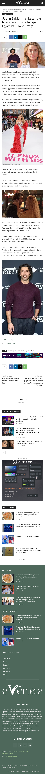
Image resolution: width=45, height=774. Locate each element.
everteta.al (31, 765)
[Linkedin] (16, 37)
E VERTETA (7, 31)
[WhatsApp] (25, 37)
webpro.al (15, 767)
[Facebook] (11, 37)
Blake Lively (8, 340)
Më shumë (22, 559)
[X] (20, 37)
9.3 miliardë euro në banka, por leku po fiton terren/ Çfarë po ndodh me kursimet (28, 515)
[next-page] (6, 452)
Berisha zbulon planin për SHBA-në (27, 536)
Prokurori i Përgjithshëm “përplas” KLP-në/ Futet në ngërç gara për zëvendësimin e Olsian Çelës (29, 600)
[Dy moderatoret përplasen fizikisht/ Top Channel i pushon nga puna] (8, 444)
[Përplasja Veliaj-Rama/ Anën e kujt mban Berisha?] (8, 589)
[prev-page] (3, 452)
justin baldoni (30, 350)
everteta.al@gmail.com (20, 751)
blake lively (21, 350)
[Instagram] (20, 745)
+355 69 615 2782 (11, 756)
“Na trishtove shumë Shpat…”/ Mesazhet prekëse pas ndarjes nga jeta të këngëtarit (29, 419)
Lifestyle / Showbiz (11, 9)
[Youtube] (30, 745)
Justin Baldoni (9, 344)
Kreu (3, 9)
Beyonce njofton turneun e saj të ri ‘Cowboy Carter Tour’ (11, 381)
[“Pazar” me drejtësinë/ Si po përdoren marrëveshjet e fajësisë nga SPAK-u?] (8, 528)
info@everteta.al (7, 754)
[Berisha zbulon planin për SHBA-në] (8, 539)
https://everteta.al (22, 402)
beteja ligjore (12, 350)
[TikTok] (25, 745)
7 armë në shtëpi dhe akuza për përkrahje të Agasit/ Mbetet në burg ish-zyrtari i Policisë (29, 550)
